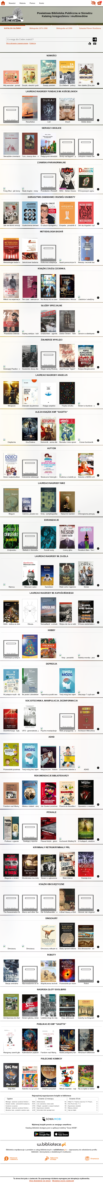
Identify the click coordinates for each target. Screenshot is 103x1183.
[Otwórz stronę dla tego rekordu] (11, 77)
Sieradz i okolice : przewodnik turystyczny (18, 1103)
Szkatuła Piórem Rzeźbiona (90, 28)
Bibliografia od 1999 (64, 28)
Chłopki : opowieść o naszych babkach (48, 1106)
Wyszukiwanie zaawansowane (17, 43)
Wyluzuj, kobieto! (73, 1108)
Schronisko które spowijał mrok (46, 1110)
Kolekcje (33, 43)
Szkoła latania (41, 1101)
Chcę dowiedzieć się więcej (40, 1181)
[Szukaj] (95, 39)
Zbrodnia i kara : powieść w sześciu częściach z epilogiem (22, 1110)
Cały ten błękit (72, 1110)
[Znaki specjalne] (95, 43)
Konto (41, 3)
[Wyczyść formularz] (90, 43)
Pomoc (32, 3)
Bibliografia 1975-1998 (38, 28)
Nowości (12, 3)
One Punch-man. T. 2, (74, 1103)
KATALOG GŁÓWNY (12, 28)
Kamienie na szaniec (12, 1106)
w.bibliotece (60, 1150)
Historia (22, 3)
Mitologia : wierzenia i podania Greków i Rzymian (20, 1101)
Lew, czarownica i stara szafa (45, 1103)
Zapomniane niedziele (43, 1108)
